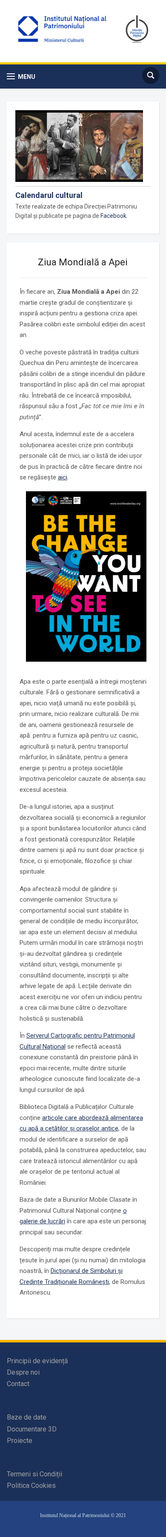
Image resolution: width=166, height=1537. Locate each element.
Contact (18, 1384)
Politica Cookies (31, 1485)
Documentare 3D (32, 1429)
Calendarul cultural (49, 195)
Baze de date (26, 1417)
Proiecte (19, 1441)
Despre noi (23, 1372)
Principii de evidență (37, 1361)
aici (62, 477)
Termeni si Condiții (34, 1474)
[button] (21, 76)
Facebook (113, 215)
